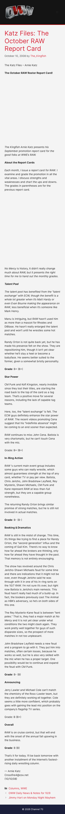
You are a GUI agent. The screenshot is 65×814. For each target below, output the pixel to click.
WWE (24, 788)
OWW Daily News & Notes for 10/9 (29, 793)
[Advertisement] (32, 111)
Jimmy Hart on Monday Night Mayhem (32, 797)
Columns (14, 788)
